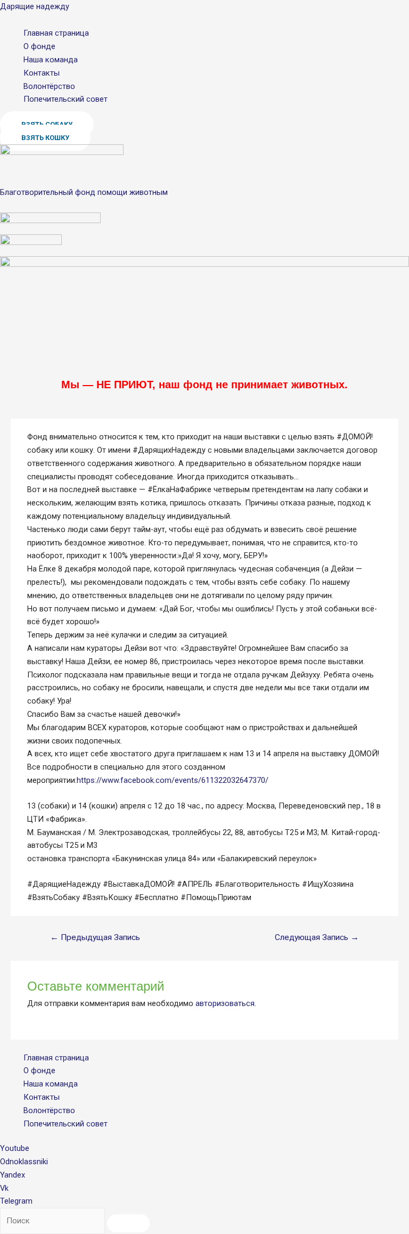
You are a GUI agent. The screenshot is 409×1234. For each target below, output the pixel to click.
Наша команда (50, 59)
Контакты (41, 73)
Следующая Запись (317, 937)
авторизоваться (225, 1003)
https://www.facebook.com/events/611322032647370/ (172, 780)
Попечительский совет (65, 99)
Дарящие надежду (34, 6)
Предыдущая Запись (95, 937)
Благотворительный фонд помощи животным (84, 192)
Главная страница (56, 33)
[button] (45, 138)
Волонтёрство (49, 86)
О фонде (39, 46)
